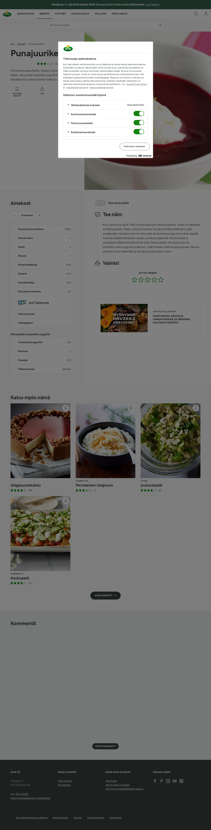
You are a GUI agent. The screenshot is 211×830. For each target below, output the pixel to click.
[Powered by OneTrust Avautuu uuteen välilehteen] (138, 156)
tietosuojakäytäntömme (101, 87)
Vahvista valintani (134, 146)
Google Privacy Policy (137, 84)
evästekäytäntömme (76, 87)
